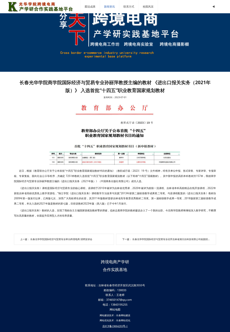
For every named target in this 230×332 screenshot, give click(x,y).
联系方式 (128, 6)
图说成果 (90, 6)
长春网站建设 (123, 315)
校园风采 (148, 6)
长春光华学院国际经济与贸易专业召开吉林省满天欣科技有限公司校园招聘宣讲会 (174, 239)
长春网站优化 (123, 320)
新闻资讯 (109, 6)
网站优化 (104, 320)
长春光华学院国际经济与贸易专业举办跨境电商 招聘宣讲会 (61, 239)
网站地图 (115, 309)
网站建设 (104, 315)
